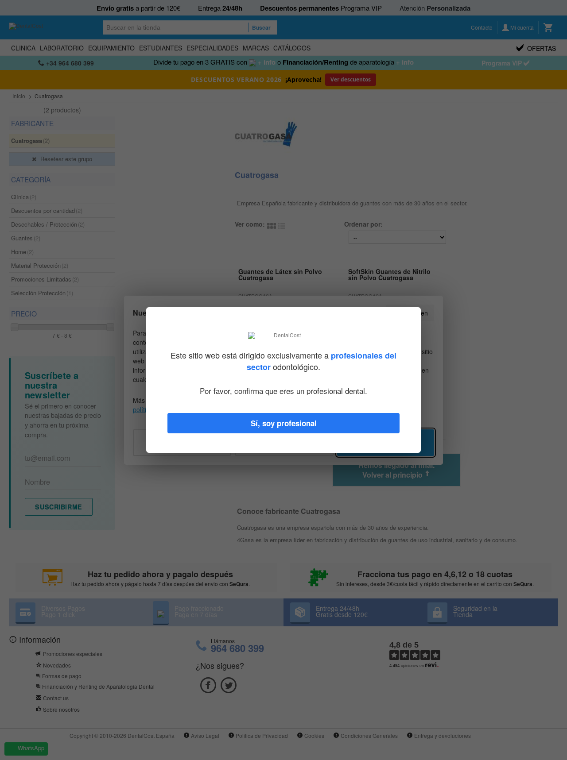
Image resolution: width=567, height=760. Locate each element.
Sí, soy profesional (284, 423)
